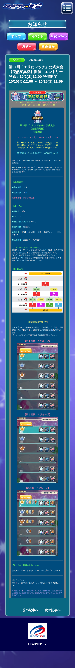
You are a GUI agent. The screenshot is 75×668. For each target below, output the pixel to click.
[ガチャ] (27, 46)
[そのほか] (48, 46)
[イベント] (37, 36)
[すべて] (16, 36)
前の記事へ (30, 610)
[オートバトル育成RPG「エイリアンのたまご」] (23, 5)
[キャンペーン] (59, 36)
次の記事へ (53, 610)
